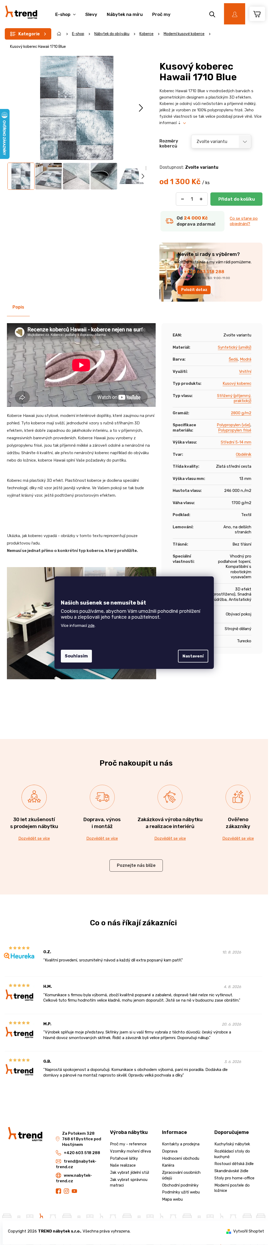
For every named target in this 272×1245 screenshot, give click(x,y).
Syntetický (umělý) (234, 347)
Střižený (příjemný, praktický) (234, 398)
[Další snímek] (141, 108)
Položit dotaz (194, 290)
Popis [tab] (18, 307)
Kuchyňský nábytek (232, 1144)
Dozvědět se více (34, 838)
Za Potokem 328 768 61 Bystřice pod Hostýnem (81, 1139)
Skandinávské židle (231, 1170)
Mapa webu (172, 1199)
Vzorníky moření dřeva (130, 1151)
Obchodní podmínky (180, 1185)
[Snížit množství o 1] (182, 199)
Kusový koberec (237, 383)
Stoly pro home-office (234, 1178)
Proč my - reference (128, 1144)
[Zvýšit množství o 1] (201, 199)
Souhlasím (76, 656)
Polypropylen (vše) (233, 425)
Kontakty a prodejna (180, 1144)
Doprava (169, 1151)
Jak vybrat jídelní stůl (129, 1172)
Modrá (245, 359)
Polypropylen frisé (234, 430)
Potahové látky (124, 1158)
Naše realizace (123, 1165)
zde (91, 625)
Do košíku (236, 199)
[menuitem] (65, 11)
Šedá (233, 359)
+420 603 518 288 (204, 271)
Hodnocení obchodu (180, 1158)
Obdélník (243, 454)
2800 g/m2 (241, 413)
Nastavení (193, 656)
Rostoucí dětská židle (234, 1163)
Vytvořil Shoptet (248, 1231)
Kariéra (168, 1165)
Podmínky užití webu (181, 1192)
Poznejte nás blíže (136, 865)
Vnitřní (245, 371)
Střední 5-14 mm (236, 442)
